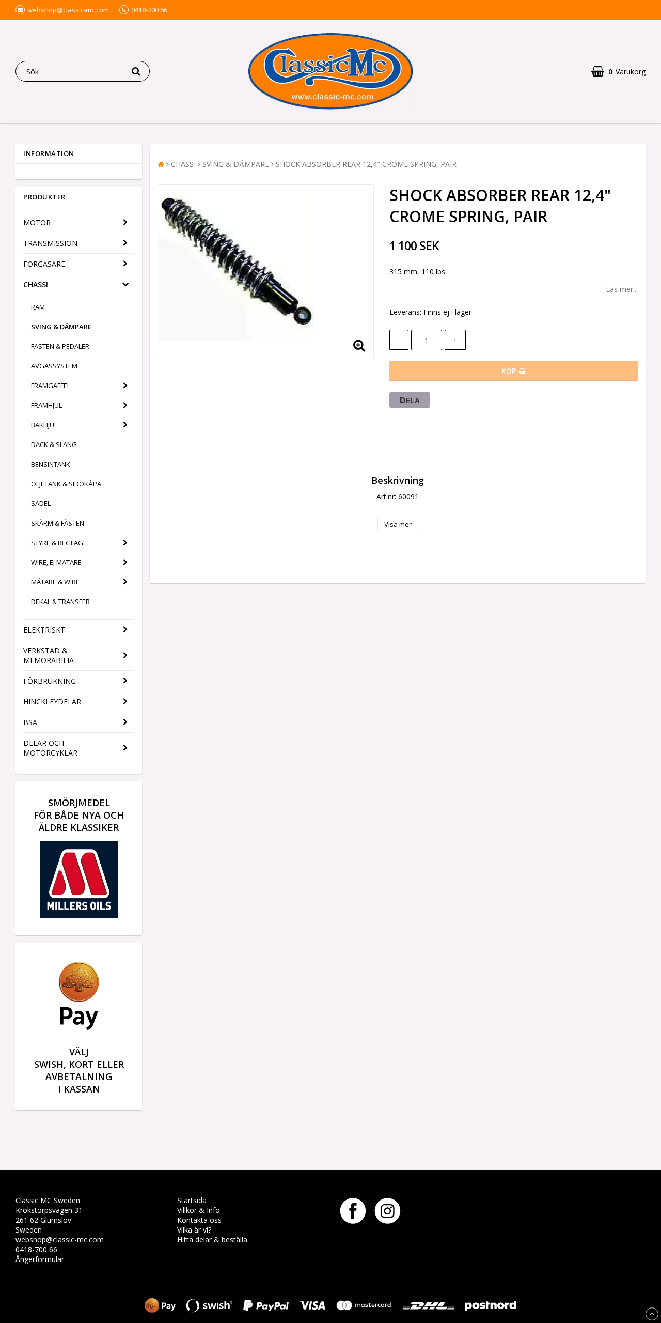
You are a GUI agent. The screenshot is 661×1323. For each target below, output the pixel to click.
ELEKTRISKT (44, 630)
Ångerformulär (39, 1259)
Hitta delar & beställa (212, 1239)
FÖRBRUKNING (49, 681)
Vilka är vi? (194, 1230)
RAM (38, 307)
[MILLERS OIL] (79, 915)
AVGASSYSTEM (54, 366)
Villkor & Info (198, 1210)
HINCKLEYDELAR (52, 701)
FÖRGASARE (44, 264)
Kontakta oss (199, 1220)
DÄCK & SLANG (54, 444)
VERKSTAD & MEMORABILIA (48, 655)
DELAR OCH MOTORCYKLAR (50, 748)
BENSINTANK (50, 464)
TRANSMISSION (50, 243)
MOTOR (37, 222)
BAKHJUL (44, 424)
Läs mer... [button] (622, 289)
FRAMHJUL (46, 405)
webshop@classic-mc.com (59, 1239)
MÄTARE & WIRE (55, 582)
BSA (30, 722)
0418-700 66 (36, 1249)
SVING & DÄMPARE (61, 326)
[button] (618, 71)
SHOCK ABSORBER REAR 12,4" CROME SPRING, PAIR (366, 164)
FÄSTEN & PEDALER (60, 346)
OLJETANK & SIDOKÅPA (66, 483)
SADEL (41, 503)
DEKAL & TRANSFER (60, 601)
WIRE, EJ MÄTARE (56, 562)
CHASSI (35, 284)
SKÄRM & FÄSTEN (57, 523)
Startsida (192, 1200)
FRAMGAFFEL (50, 385)
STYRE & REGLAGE (59, 542)
